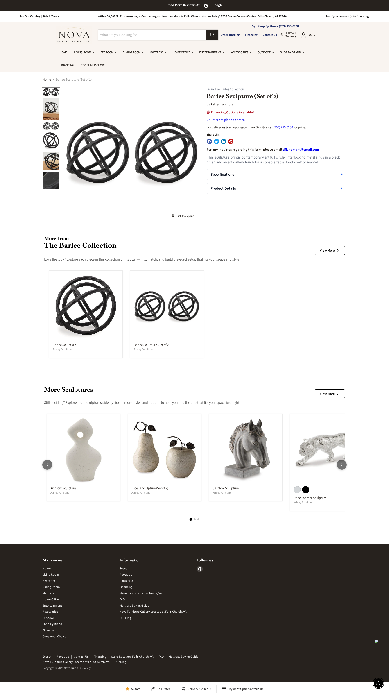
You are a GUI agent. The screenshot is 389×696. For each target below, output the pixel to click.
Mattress (157, 52)
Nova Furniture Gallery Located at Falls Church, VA (153, 612)
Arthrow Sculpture (63, 488)
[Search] (212, 35)
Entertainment (210, 52)
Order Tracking (230, 34)
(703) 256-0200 (283, 127)
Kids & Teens (50, 16)
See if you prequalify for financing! (347, 16)
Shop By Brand (291, 52)
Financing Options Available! (232, 112)
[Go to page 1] (190, 519)
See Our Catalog (29, 16)
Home (63, 52)
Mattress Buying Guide (134, 605)
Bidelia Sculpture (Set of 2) (149, 488)
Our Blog (125, 618)
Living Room (83, 52)
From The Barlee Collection (225, 89)
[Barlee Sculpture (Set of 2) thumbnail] (51, 92)
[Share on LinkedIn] (223, 141)
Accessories (239, 52)
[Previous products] (47, 465)
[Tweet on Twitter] (216, 141)
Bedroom (107, 52)
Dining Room (131, 52)
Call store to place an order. (226, 120)
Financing (251, 34)
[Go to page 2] (195, 519)
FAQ (122, 599)
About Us (126, 574)
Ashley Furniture (222, 104)
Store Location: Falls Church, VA (141, 593)
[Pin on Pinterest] (230, 141)
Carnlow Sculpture (226, 488)
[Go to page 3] (198, 519)
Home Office (182, 52)
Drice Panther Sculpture (310, 498)
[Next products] (342, 465)
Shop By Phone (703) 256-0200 (278, 26)
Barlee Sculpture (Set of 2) (152, 344)
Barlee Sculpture (64, 344)
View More (327, 250)
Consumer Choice (93, 65)
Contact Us (270, 34)
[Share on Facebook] (209, 141)
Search (124, 568)
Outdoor (264, 52)
